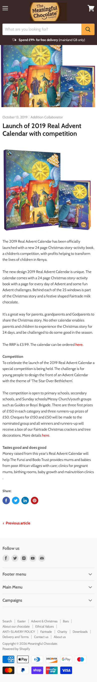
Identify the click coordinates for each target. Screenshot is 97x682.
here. (79, 344)
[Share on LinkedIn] (25, 500)
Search (7, 621)
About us (60, 637)
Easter (21, 621)
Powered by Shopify (16, 649)
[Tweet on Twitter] (15, 500)
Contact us (41, 637)
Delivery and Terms (15, 637)
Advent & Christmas (44, 621)
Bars (66, 621)
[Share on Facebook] (6, 500)
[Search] (88, 29)
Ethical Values (44, 626)
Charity (62, 632)
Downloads (80, 632)
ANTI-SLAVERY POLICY (18, 632)
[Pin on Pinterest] (34, 500)
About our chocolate (16, 626)
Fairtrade (46, 632)
